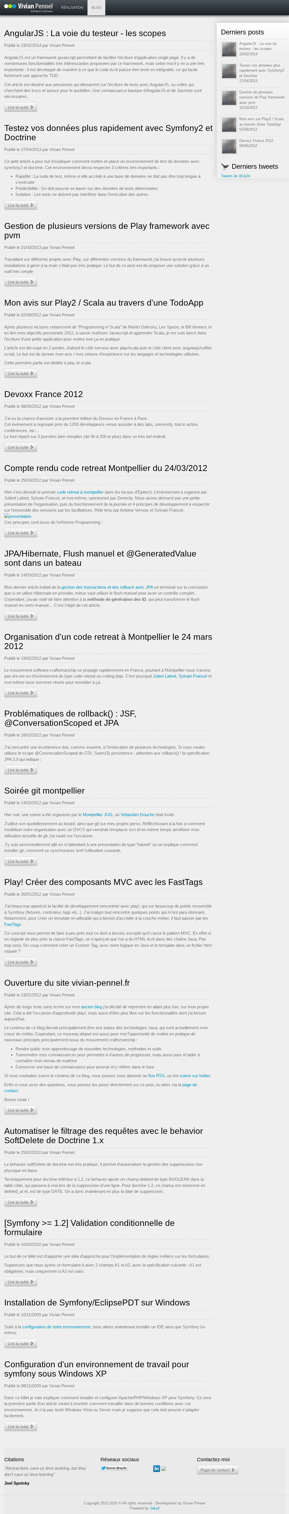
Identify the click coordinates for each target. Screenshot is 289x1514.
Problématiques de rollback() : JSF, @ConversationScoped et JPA (70, 718)
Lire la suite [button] (19, 107)
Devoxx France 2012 (43, 394)
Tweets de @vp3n (235, 176)
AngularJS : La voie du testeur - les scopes (85, 33)
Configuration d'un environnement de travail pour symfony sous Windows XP (96, 1369)
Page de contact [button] (216, 1470)
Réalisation (72, 8)
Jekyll (154, 1508)
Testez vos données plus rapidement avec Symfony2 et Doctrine (261, 70)
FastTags (12, 924)
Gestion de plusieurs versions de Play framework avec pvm (262, 97)
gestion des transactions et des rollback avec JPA (107, 587)
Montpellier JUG (98, 814)
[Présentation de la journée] (108, 516)
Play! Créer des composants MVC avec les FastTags (103, 882)
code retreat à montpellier (80, 492)
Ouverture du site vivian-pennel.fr (67, 982)
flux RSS (156, 1075)
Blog (96, 8)
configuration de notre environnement (56, 1326)
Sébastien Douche (137, 814)
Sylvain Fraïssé (192, 676)
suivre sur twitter (195, 1075)
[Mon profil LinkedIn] (156, 1468)
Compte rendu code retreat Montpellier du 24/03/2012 (105, 468)
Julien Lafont (164, 676)
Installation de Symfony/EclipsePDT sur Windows (97, 1302)
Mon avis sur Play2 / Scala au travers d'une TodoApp (103, 302)
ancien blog (91, 1006)
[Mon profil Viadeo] (163, 1468)
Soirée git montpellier (44, 790)
